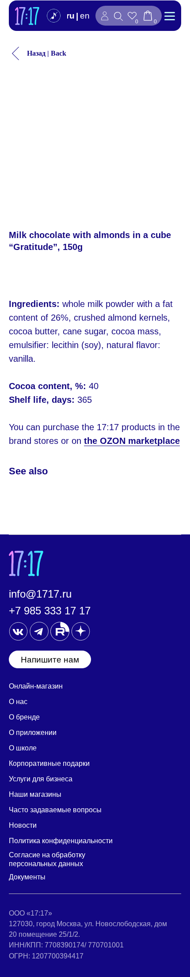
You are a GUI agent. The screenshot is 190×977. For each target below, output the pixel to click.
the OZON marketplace (132, 441)
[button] (50, 659)
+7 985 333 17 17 (50, 611)
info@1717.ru (40, 594)
